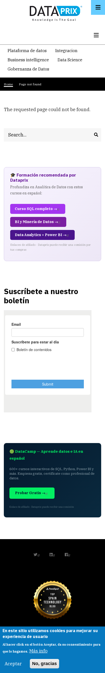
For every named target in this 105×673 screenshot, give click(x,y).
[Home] (54, 12)
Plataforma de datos (27, 50)
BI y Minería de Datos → (36, 221)
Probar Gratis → (30, 493)
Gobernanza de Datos (28, 69)
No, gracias (44, 663)
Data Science (70, 59)
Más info (38, 651)
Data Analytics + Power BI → (41, 235)
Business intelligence (28, 59)
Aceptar (13, 664)
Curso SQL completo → (36, 208)
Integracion (66, 50)
